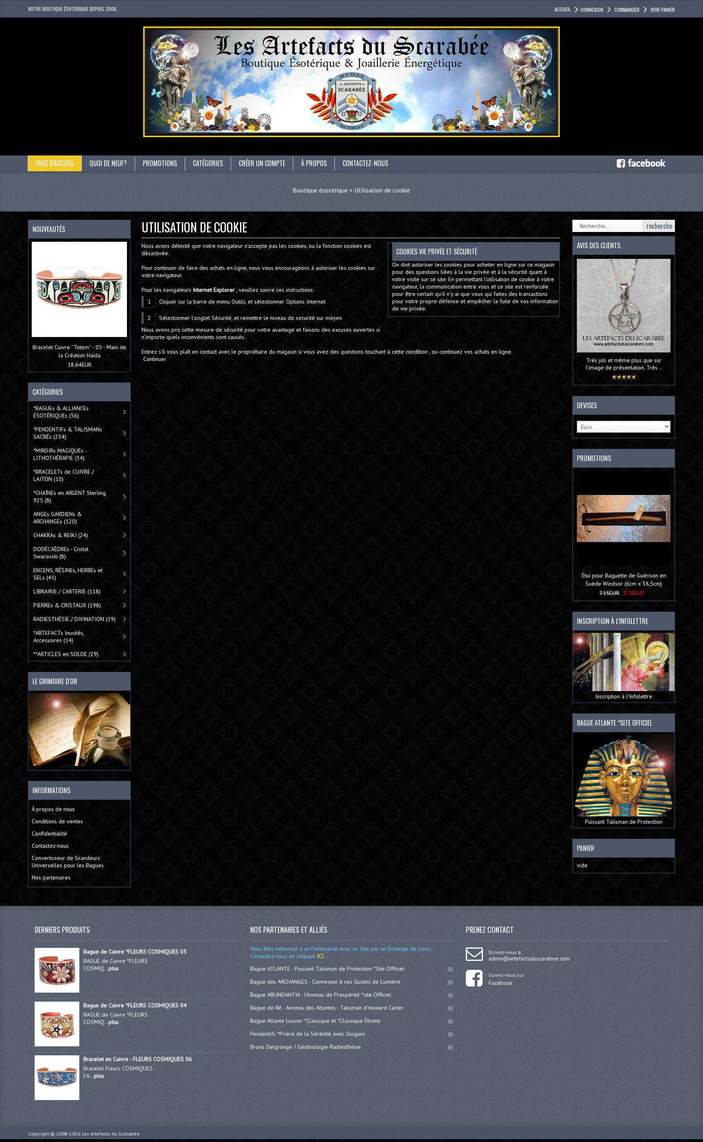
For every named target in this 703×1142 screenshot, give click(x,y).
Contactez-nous (50, 845)
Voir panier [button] (663, 9)
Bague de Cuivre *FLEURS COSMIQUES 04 (135, 1005)
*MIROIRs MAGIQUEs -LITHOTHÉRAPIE (60, 454)
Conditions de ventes (57, 821)
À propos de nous (53, 809)
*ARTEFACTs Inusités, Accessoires (58, 636)
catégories (208, 163)
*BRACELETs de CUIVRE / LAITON (63, 475)
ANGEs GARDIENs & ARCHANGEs (57, 517)
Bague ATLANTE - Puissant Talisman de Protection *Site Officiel (327, 968)
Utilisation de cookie (382, 190)
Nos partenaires (51, 877)
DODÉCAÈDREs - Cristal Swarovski (61, 552)
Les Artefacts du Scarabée (111, 1134)
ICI (319, 956)
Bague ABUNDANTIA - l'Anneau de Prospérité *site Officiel (320, 994)
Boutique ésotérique (320, 190)
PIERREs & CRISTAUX (67, 605)
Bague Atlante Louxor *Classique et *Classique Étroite (315, 1020)
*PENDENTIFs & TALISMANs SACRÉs (67, 433)
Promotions (594, 458)
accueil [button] (563, 9)
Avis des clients (598, 245)
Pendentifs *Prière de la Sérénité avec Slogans (307, 1033)
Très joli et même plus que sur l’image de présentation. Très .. (624, 364)
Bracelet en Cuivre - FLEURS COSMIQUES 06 (137, 1059)
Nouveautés (49, 229)
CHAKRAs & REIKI (60, 535)
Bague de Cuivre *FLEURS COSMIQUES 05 (135, 951)
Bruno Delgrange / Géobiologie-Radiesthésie (305, 1046)
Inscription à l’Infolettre (623, 696)
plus (114, 968)
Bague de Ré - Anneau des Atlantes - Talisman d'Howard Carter (327, 1007)
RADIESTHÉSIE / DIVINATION (74, 619)
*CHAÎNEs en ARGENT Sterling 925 (69, 496)
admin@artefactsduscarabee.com (529, 958)
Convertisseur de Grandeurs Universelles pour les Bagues (68, 861)
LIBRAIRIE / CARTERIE (66, 591)
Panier (585, 848)
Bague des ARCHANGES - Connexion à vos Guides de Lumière (325, 981)
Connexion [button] (592, 9)
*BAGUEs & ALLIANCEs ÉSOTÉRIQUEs (61, 412)
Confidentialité (49, 833)
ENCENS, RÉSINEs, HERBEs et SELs (68, 574)
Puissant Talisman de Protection (623, 821)
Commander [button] (627, 9)
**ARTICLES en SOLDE (65, 654)
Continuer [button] (154, 359)
